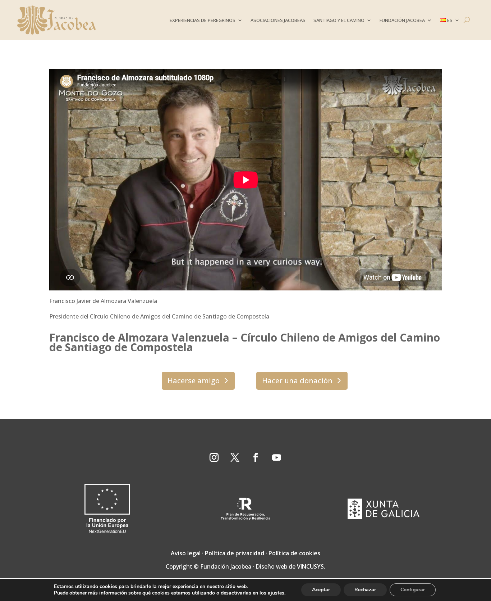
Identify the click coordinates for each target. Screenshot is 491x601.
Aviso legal (186, 553)
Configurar (412, 589)
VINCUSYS (310, 566)
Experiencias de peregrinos (202, 20)
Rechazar (365, 589)
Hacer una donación (297, 380)
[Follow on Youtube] (277, 458)
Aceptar (321, 589)
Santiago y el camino (338, 20)
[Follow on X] (235, 458)
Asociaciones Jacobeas (278, 20)
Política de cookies (294, 553)
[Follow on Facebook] (256, 458)
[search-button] (467, 20)
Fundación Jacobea (402, 20)
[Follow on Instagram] (214, 458)
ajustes (276, 593)
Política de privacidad (234, 553)
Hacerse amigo (194, 380)
